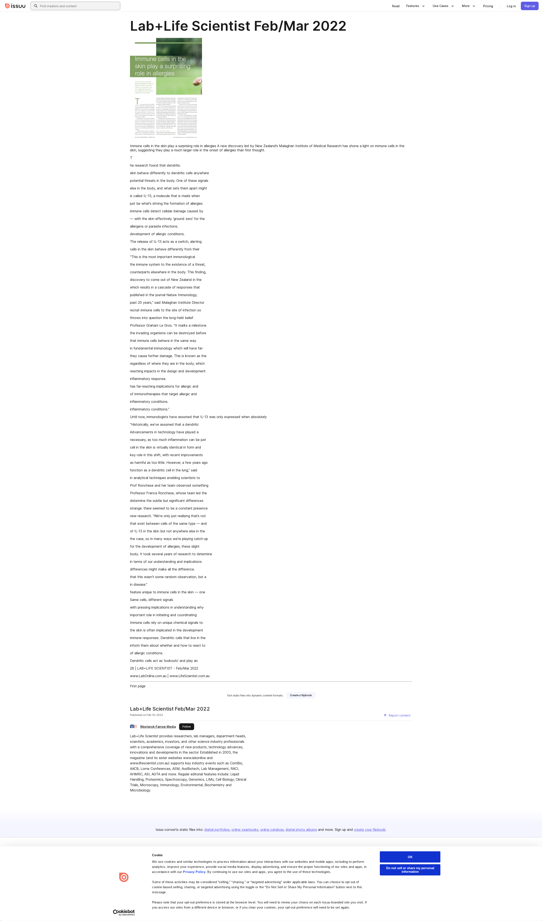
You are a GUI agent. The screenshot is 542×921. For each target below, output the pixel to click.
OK (410, 857)
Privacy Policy (194, 872)
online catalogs (272, 829)
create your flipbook (370, 829)
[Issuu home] (15, 6)
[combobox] (79, 6)
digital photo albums (301, 829)
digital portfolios (217, 829)
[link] (396, 6)
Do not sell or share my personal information (410, 869)
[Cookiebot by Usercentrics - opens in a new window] (123, 913)
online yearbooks (244, 829)
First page (137, 686)
